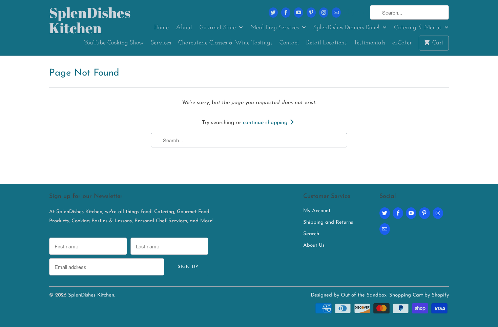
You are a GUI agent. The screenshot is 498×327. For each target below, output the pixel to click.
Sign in (355, 12)
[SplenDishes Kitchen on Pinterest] (311, 12)
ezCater (402, 43)
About (184, 28)
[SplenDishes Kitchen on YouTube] (298, 12)
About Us (314, 245)
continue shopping (266, 122)
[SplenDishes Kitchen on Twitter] (273, 12)
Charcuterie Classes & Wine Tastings (225, 43)
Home (161, 28)
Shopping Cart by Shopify (419, 295)
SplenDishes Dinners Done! (347, 28)
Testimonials (369, 43)
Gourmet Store (218, 28)
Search (311, 234)
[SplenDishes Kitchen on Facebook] (285, 12)
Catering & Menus (418, 28)
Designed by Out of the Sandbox (349, 295)
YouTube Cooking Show (114, 43)
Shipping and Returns (328, 222)
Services (161, 43)
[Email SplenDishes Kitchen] (336, 12)
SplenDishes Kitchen (79, 20)
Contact (289, 43)
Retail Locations (326, 43)
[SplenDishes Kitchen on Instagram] (323, 12)
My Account (316, 210)
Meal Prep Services (275, 28)
